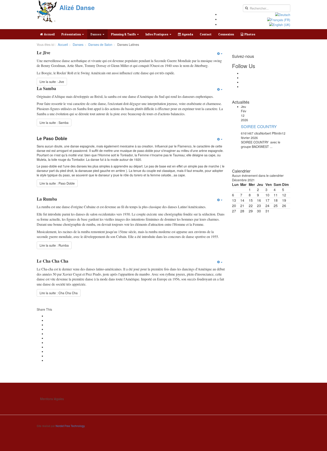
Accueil (49, 34)
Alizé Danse (77, 7)
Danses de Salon (100, 44)
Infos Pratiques (157, 34)
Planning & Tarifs (124, 34)
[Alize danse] (47, 11)
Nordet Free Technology (70, 426)
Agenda (187, 34)
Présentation (71, 34)
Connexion (226, 34)
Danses (96, 34)
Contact (206, 34)
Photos (249, 34)
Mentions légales (52, 399)
